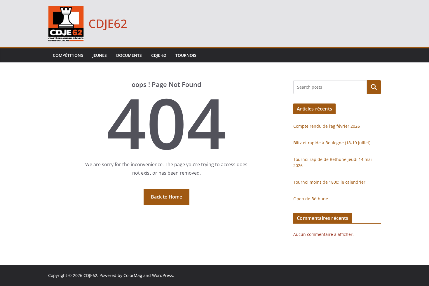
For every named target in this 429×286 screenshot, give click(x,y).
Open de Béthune (310, 198)
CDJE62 (107, 23)
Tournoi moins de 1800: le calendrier (329, 182)
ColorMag (132, 275)
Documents (129, 55)
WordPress (162, 275)
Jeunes (100, 55)
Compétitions (68, 55)
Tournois (185, 55)
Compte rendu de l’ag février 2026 (326, 126)
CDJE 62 (158, 55)
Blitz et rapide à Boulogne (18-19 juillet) (331, 142)
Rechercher (374, 87)
